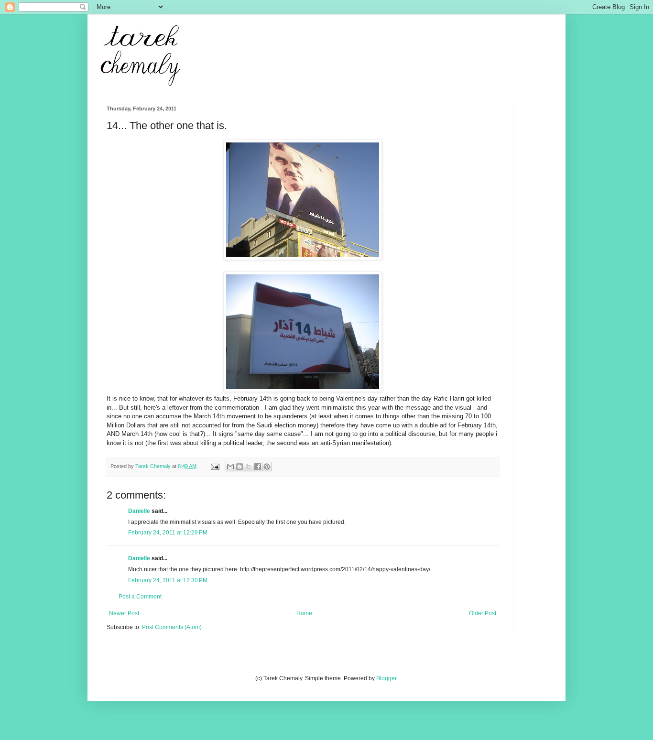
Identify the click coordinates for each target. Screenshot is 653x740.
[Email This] (230, 466)
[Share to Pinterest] (267, 466)
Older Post (482, 613)
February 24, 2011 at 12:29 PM (167, 532)
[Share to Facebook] (257, 466)
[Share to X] (248, 466)
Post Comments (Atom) (172, 627)
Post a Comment (140, 596)
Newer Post (124, 613)
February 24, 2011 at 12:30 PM (167, 580)
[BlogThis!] (239, 466)
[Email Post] (214, 466)
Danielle (139, 511)
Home (304, 613)
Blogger (386, 678)
